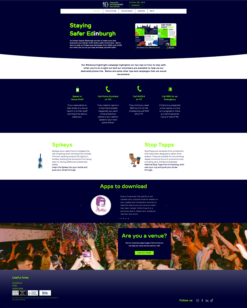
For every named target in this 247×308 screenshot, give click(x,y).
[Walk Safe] (128, 218)
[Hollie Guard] (118, 218)
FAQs (14, 285)
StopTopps (150, 151)
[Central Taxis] (123, 218)
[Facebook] (202, 300)
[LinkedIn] (207, 300)
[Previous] (81, 205)
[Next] (166, 205)
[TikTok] (212, 300)
